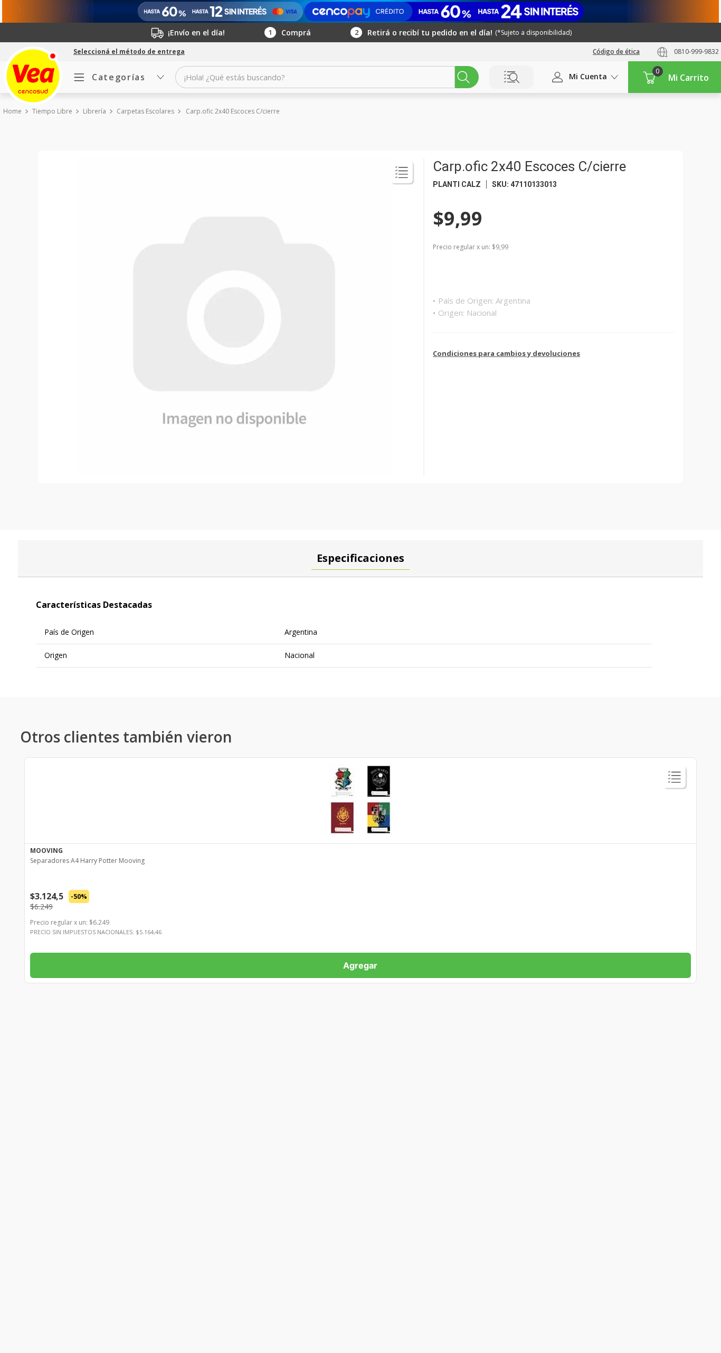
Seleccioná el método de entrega (129, 51)
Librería (94, 111)
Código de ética (616, 51)
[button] (129, 51)
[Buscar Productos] (463, 77)
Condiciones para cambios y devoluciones (506, 353)
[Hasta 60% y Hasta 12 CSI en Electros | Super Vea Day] (360, 11)
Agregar (360, 965)
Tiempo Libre (52, 111)
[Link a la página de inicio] (12, 111)
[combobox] (327, 77)
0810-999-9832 (696, 51)
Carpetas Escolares (145, 111)
